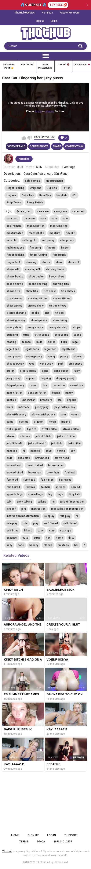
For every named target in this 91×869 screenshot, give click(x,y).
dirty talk (74, 494)
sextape (12, 537)
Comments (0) (74, 146)
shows (46, 262)
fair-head (29, 479)
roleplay (49, 516)
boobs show (56, 276)
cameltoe (59, 385)
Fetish (67, 188)
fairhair (45, 487)
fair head (12, 479)
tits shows (68, 291)
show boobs (36, 276)
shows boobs (15, 276)
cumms (24, 421)
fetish (56, 392)
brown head (62, 458)
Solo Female (32, 180)
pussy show (14, 327)
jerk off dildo (44, 436)
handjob (35, 450)
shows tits (13, 291)
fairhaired (65, 479)
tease (77, 334)
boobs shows (15, 283)
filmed (28, 530)
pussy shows (35, 327)
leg (50, 494)
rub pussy (48, 240)
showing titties (38, 298)
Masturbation (54, 180)
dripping (46, 378)
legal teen (13, 349)
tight (45, 370)
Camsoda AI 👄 (82, 64)
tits (47, 312)
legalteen (50, 349)
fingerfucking (38, 254)
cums (10, 421)
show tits (32, 291)
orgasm (38, 421)
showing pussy (16, 320)
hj (24, 450)
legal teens (32, 349)
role (25, 523)
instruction (38, 508)
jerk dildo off (15, 443)
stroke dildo (49, 429)
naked (52, 342)
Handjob (62, 195)
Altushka (24, 158)
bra (60, 400)
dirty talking (24, 501)
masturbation (36, 225)
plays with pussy (64, 407)
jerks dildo (74, 443)
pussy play (41, 407)
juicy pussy (14, 378)
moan (52, 421)
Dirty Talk (28, 195)
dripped (30, 378)
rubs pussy (67, 240)
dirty (71, 537)
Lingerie (11, 195)
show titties (14, 305)
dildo (10, 458)
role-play (12, 523)
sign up (50, 111)
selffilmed (70, 523)
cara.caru (12, 218)
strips (76, 327)
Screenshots (39, 146)
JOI (74, 195)
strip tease (42, 334)
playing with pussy (43, 414)
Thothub (41, 862)
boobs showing (38, 283)
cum (63, 414)
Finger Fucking (15, 188)
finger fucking (15, 254)
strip (26, 334)
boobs (35, 312)
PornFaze (47, 12)
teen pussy (14, 356)
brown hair (34, 472)
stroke (11, 436)
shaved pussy (15, 363)
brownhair (53, 472)
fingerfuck (59, 254)
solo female (14, 225)
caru (54, 218)
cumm (75, 414)
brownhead (42, 458)
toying (61, 450)
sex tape (65, 530)
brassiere (46, 400)
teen (64, 342)
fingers (50, 247)
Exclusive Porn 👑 (9, 66)
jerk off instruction (72, 501)
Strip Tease (14, 202)
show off (73, 262)
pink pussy (75, 363)
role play (65, 516)
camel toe (76, 385)
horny (59, 537)
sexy (9, 545)
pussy (64, 356)
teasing (11, 342)
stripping (12, 334)
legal (75, 342)
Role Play (45, 195)
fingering (35, 247)
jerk (23, 508)
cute (25, 537)
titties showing (16, 312)
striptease (61, 334)
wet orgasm (14, 429)
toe (45, 385)
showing (31, 262)
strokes (25, 436)
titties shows (57, 305)
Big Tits (52, 188)
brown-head (14, 465)
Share (57, 146)
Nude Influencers (45, 66)
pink (60, 363)
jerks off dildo (66, 436)
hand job (12, 450)
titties (59, 312)
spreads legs (15, 494)
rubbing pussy (15, 247)
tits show (49, 291)
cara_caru (60, 211)
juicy (77, 370)
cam (52, 530)
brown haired (35, 465)
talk (9, 501)
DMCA (41, 841)
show (59, 262)
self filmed (51, 523)
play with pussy (16, 414)
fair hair (30, 487)
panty (69, 392)
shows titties (61, 298)
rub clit (70, 233)
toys (49, 450)
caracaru (29, 218)
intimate (23, 407)
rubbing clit (29, 240)
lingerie (71, 400)
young (51, 356)
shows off (13, 269)
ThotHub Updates (24, 12)
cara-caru (78, 211)
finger (65, 247)
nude (39, 342)
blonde (48, 545)
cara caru (43, 211)
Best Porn (27, 64)
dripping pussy (65, 378)
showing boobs (55, 269)
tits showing (15, 298)
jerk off (11, 508)
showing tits (61, 283)
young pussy (34, 356)
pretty (11, 370)
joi (53, 501)
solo (65, 218)
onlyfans (63, 545)
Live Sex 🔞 (63, 64)
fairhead (70, 472)
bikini (10, 407)
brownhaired (55, 465)
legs (60, 494)
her (76, 545)
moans (65, 421)
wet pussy (46, 363)
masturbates (15, 233)
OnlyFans (35, 188)
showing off (32, 269)
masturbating (59, 225)
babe (21, 545)
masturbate (36, 233)
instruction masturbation (23, 516)
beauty (33, 545)
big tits (31, 429)
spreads (60, 487)
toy (73, 450)
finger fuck (14, 262)
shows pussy (39, 320)
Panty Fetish (35, 202)
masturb (55, 233)
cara (43, 218)
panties (11, 400)
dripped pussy (15, 385)
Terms (23, 841)
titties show (36, 305)
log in (38, 111)
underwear (28, 400)
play (35, 523)
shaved (78, 356)
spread (75, 487)
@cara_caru (24, 211)
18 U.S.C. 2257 (63, 841)
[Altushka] (9, 159)
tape (41, 530)
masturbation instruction (67, 508)
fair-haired (13, 487)
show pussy (59, 320)
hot (48, 537)
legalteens (69, 349)
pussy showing (58, 327)
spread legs (35, 494)
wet (31, 363)
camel (33, 385)
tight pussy (61, 370)
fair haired (47, 479)
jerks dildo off (37, 443)
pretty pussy (28, 370)
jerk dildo (56, 443)
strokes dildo (70, 429)
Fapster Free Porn (70, 12)
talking (42, 501)
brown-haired (15, 472)
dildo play (24, 458)
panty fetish (15, 392)
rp (77, 516)
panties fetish (37, 392)
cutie (37, 537)
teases (26, 342)
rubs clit (12, 240)
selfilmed (13, 530)
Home (15, 835)
